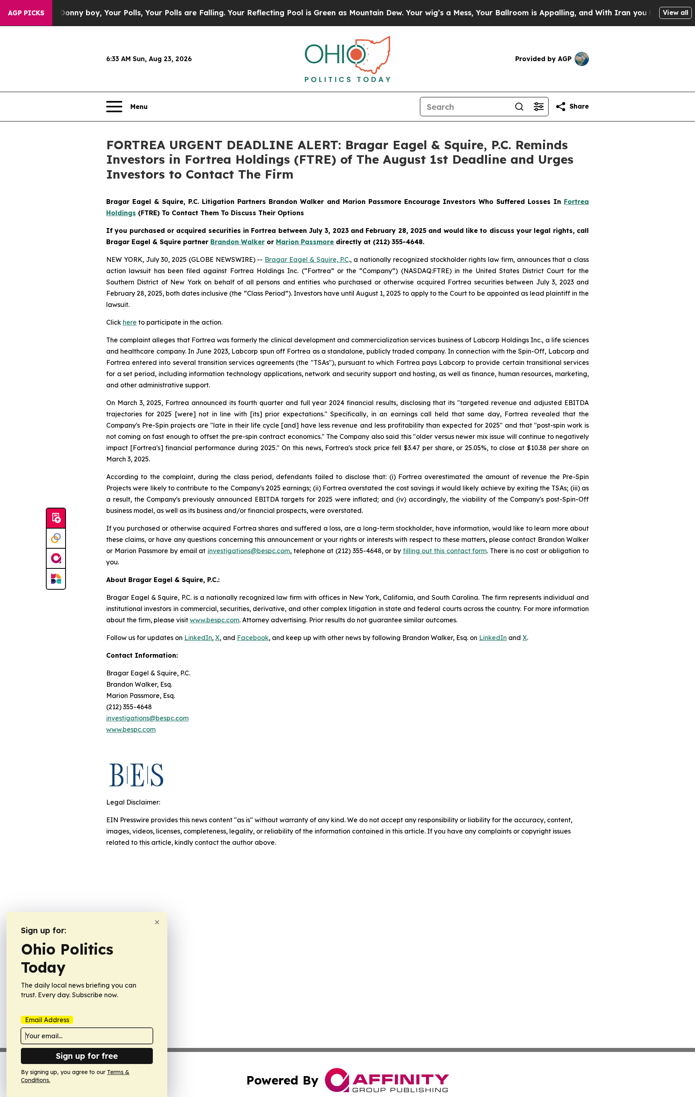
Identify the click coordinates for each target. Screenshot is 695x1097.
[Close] (157, 922)
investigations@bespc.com (249, 551)
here (130, 322)
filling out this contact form (445, 551)
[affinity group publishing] (56, 559)
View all (675, 12)
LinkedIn (198, 638)
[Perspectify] (56, 539)
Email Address (47, 1020)
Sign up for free (87, 1056)
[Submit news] (56, 518)
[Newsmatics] (56, 579)
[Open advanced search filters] (538, 106)
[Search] (519, 106)
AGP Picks (26, 13)
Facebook (253, 638)
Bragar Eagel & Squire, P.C (307, 259)
